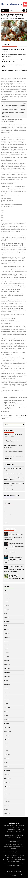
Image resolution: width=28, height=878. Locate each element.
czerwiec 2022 (7, 699)
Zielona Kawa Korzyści (14, 575)
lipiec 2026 (6, 594)
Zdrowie (7, 411)
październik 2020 (7, 778)
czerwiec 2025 (7, 645)
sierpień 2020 (7, 786)
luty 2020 (6, 809)
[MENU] (25, 10)
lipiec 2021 (6, 743)
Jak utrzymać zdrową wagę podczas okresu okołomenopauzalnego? (14, 860)
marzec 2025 (6, 656)
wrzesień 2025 (7, 633)
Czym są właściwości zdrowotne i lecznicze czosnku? (13, 105)
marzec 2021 (6, 758)
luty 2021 (6, 762)
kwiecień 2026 (7, 605)
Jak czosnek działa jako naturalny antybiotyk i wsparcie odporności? (13, 110)
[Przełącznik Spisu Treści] (24, 103)
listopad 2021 (7, 727)
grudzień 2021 (7, 723)
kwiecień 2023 (7, 684)
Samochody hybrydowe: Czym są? (14, 844)
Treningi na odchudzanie (9, 514)
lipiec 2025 (6, 641)
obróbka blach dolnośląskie (10, 552)
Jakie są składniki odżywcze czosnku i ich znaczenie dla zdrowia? (14, 107)
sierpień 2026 (7, 590)
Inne (5, 511)
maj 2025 (6, 648)
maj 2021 (6, 750)
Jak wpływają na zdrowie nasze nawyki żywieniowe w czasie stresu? (14, 864)
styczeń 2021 (6, 766)
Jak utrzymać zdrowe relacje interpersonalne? (14, 840)
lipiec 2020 (6, 790)
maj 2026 (6, 601)
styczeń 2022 (6, 719)
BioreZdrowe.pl (19, 18)
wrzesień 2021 (7, 735)
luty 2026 (6, 613)
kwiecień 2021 (7, 754)
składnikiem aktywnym (15, 226)
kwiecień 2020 (7, 801)
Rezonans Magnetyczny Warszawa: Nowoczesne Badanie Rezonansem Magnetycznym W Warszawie (14, 835)
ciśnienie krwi (9, 94)
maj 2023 (6, 680)
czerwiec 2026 (7, 598)
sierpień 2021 (7, 739)
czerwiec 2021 (7, 746)
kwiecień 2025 (7, 652)
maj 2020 (6, 797)
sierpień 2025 (7, 637)
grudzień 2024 (7, 660)
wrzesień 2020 (7, 782)
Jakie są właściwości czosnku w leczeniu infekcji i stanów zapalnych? (12, 116)
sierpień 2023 (7, 676)
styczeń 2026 (6, 617)
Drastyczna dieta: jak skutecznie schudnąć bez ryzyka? (14, 847)
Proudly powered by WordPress (9, 874)
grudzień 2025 (7, 621)
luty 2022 (6, 715)
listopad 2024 (7, 664)
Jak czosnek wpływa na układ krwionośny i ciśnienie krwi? (13, 113)
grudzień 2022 (7, 692)
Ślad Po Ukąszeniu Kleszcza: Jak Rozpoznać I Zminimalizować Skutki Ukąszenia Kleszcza (16, 557)
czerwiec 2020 (7, 794)
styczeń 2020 (6, 813)
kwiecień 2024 (7, 672)
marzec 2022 (6, 711)
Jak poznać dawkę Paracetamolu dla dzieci (13, 473)
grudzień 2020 (7, 770)
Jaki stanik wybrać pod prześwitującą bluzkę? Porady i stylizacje (14, 830)
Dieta (5, 507)
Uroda (5, 518)
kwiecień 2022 (7, 707)
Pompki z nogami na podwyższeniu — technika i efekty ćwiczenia (16, 534)
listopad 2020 (7, 774)
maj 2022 (6, 703)
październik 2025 (7, 629)
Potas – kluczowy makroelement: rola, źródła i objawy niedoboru (14, 856)
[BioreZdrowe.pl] (3, 10)
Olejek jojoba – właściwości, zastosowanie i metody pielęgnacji (14, 852)
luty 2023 (6, 688)
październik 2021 (7, 731)
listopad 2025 (7, 625)
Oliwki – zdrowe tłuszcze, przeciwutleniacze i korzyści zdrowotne (7, 417)
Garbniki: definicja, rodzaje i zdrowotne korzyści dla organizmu (14, 826)
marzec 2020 (6, 805)
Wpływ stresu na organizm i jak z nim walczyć (14, 489)
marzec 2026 (6, 609)
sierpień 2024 (7, 668)
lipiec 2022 (6, 696)
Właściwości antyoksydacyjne (8, 157)
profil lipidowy (20, 308)
